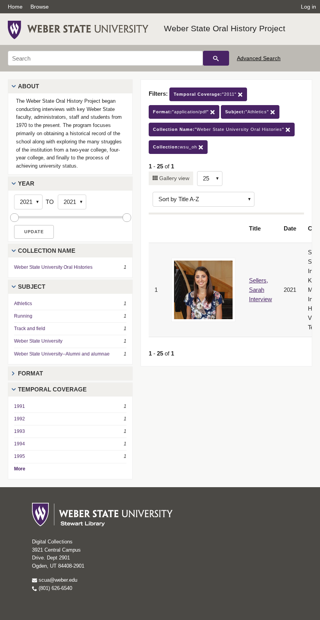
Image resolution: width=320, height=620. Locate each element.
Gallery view (173, 178)
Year (26, 183)
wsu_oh (176, 147)
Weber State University (38, 341)
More (19, 469)
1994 (19, 444)
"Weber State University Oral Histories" (219, 129)
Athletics (23, 303)
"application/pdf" (181, 111)
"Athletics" (247, 111)
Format (30, 373)
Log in (308, 7)
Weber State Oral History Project (224, 28)
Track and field (29, 328)
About (28, 86)
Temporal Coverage (52, 389)
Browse (39, 7)
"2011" (206, 94)
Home (15, 7)
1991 (19, 406)
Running (23, 316)
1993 (19, 431)
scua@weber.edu (57, 580)
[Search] (216, 58)
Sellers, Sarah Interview (260, 289)
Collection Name (46, 250)
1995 (19, 456)
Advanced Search (259, 58)
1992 (19, 419)
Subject (31, 286)
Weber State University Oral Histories (53, 267)
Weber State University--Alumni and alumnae (62, 354)
